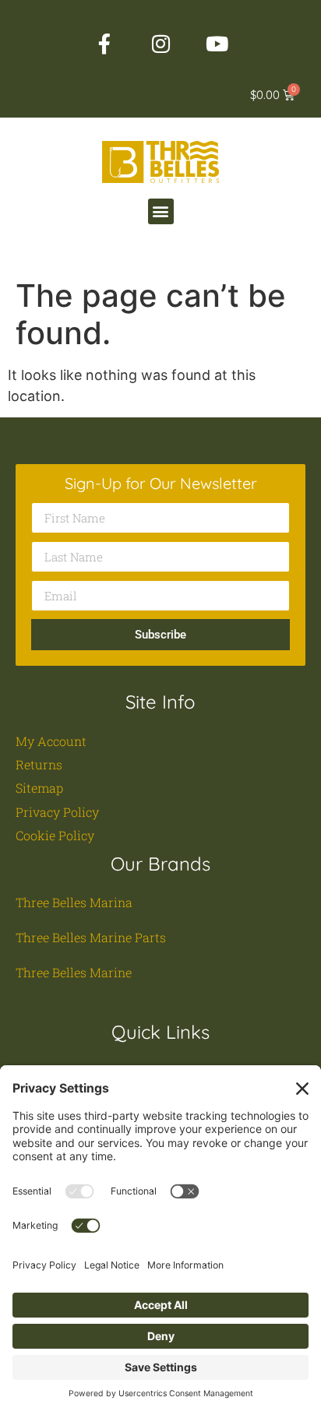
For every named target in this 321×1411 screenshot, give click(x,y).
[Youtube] (216, 43)
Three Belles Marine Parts (91, 937)
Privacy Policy (57, 812)
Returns (39, 764)
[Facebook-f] (104, 43)
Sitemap (39, 787)
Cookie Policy (55, 835)
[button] (161, 211)
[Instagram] (160, 43)
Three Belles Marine (74, 972)
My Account (51, 741)
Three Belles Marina (74, 902)
